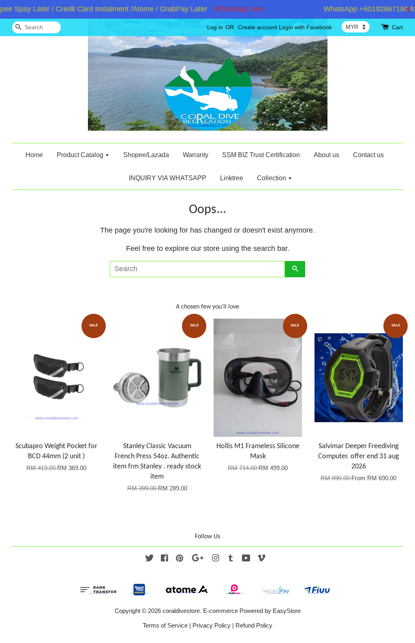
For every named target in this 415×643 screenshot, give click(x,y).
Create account (257, 27)
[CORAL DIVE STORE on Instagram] (215, 559)
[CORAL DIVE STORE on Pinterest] (179, 559)
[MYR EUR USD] (356, 26)
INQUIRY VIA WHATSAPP (167, 178)
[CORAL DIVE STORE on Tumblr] (230, 559)
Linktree (231, 178)
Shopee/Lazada (146, 154)
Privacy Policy (212, 625)
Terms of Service (165, 625)
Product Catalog (81, 154)
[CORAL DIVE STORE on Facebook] (164, 559)
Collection (272, 178)
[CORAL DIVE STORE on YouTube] (246, 559)
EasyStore (287, 610)
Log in (215, 27)
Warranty (195, 154)
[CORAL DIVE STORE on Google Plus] (197, 559)
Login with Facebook (305, 27)
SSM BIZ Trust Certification (261, 154)
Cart (397, 27)
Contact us (368, 154)
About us (326, 154)
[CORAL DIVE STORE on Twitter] (149, 559)
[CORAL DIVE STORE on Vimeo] (261, 559)
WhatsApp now (232, 9)
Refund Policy (253, 625)
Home (34, 154)
